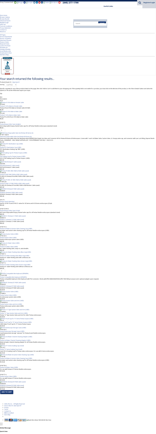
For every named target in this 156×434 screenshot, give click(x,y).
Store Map (7, 415)
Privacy (6, 407)
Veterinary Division (147, 21)
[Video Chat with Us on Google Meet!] (54, 2)
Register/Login (149, 2)
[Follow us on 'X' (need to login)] (46, 2)
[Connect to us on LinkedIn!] (37, 2)
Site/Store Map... (5, 55)
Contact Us (3, 30)
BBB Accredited (9, 413)
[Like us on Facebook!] (24, 2)
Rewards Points (4, 44)
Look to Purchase (5, 46)
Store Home (3, 15)
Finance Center (4, 42)
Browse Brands (4, 19)
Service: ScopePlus (5, 38)
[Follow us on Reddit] (29, 2)
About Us (3, 31)
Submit (102, 22)
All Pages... (3, 35)
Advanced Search (5, 21)
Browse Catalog (5, 17)
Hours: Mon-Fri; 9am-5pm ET (12, 406)
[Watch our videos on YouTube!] (59, 2)
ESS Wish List (3, 47)
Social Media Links (5, 51)
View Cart (3, 24)
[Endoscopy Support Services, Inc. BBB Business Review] (7, 74)
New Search (16, 82)
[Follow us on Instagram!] (34, 2)
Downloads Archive (6, 53)
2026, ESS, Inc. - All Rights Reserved (14, 404)
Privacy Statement (5, 28)
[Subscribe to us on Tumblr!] (42, 2)
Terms (6, 409)
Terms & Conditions (6, 26)
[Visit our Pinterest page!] (39, 2)
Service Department (128, 21)
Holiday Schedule (5, 49)
